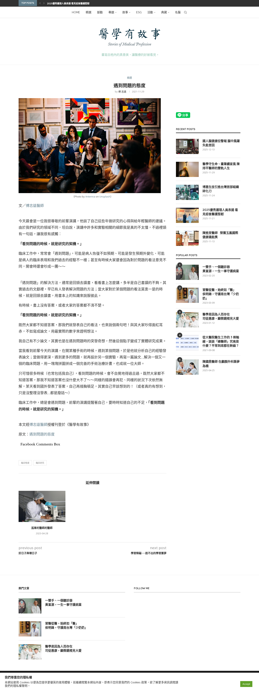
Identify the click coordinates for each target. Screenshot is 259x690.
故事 (125, 12)
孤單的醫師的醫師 (42, 528)
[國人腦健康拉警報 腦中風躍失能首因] (187, 146)
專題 (111, 12)
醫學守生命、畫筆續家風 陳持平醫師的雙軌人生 (221, 166)
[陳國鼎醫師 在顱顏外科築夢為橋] (187, 367)
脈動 (100, 12)
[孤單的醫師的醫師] (42, 506)
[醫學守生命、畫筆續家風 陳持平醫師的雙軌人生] (187, 169)
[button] (40, 3)
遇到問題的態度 (42, 434)
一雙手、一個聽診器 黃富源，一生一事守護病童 (220, 269)
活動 (150, 12)
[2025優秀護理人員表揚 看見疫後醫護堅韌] (187, 215)
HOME (76, 12)
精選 (88, 12)
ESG (139, 12)
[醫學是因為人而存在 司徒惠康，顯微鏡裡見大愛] (187, 319)
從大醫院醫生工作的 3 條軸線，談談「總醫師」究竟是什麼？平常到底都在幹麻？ (220, 341)
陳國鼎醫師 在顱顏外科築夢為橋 (221, 364)
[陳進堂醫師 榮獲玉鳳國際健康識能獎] (187, 238)
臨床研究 (40, 462)
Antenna (90, 196)
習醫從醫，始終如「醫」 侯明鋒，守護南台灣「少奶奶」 (220, 294)
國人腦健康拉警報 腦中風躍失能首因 (221, 143)
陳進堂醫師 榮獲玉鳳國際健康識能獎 (220, 235)
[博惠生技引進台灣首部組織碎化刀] (187, 192)
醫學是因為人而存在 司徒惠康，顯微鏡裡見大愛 (220, 316)
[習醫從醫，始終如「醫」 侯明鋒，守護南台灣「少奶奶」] (187, 295)
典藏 (164, 12)
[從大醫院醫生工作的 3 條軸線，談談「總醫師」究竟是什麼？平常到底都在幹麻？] (187, 342)
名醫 (178, 12)
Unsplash (104, 196)
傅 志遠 (122, 91)
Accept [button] (246, 684)
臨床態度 (25, 462)
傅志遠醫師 (35, 205)
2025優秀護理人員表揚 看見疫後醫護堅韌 (68, 3)
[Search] (185, 12)
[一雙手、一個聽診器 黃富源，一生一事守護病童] (187, 272)
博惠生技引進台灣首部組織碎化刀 (220, 189)
